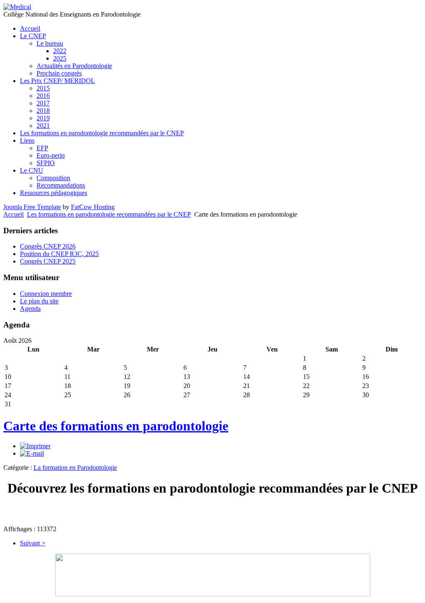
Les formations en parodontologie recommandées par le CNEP (109, 214)
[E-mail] (32, 453)
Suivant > (32, 543)
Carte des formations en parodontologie (115, 425)
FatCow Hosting (93, 206)
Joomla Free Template (32, 206)
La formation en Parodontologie (75, 467)
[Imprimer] (35, 445)
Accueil (13, 214)
